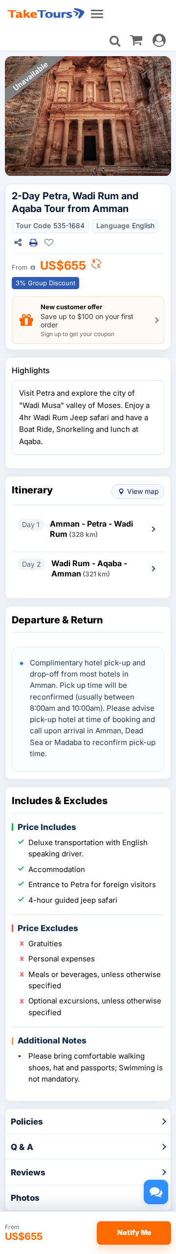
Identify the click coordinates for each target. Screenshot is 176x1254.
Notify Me (134, 1232)
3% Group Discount (45, 283)
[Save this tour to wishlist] (49, 243)
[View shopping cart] (136, 39)
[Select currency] (96, 266)
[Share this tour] (17, 243)
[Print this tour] (33, 243)
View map (143, 491)
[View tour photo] (88, 116)
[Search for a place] (115, 41)
